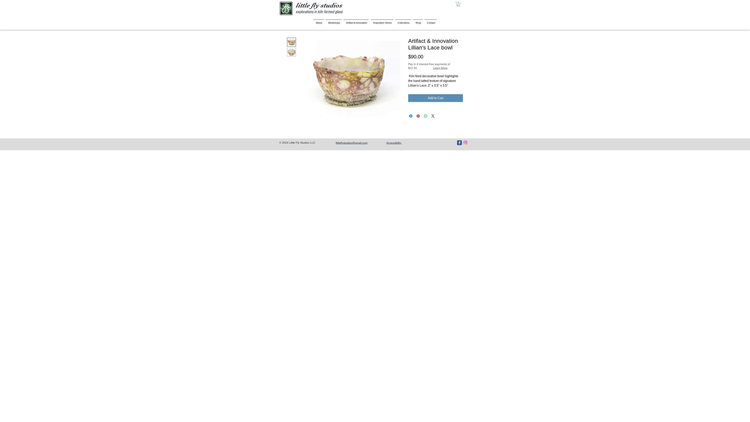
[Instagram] (465, 142)
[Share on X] (433, 116)
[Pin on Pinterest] (418, 116)
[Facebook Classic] (459, 142)
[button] (458, 4)
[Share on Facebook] (410, 116)
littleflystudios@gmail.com (352, 142)
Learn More (440, 68)
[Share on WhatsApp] (425, 116)
